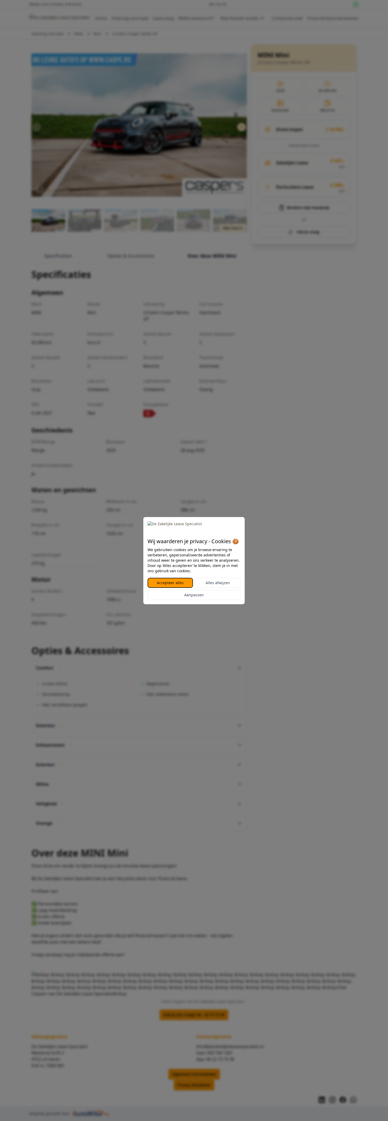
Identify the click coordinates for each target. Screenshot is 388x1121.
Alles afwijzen (218, 582)
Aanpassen (194, 594)
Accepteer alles (170, 582)
